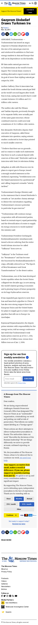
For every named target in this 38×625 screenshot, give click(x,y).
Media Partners (7, 600)
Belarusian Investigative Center (17, 607)
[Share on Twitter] (7, 34)
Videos (4, 581)
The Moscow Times (9, 566)
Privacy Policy (22, 383)
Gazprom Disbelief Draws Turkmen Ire (16, 21)
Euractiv (9, 612)
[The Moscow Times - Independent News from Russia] (15, 3)
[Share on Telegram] (11, 34)
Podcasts (4, 578)
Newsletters (5, 586)
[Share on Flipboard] (23, 34)
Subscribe (28, 379)
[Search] (32, 3)
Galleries (4, 584)
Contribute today (30, 11)
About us (4, 569)
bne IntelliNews (11, 603)
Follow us (5, 593)
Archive (4, 589)
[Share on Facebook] (3, 34)
